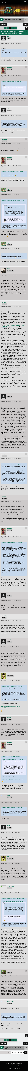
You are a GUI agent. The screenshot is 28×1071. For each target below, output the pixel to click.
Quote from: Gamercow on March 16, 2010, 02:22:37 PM (13, 464)
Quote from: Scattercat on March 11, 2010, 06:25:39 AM (12, 171)
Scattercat (4, 139)
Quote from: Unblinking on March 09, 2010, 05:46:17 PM (13, 200)
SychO (18, 1064)
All (15, 28)
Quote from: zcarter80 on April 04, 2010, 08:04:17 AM (12, 686)
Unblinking (9, 67)
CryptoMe (9, 189)
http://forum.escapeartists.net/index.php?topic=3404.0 (13, 779)
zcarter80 (9, 640)
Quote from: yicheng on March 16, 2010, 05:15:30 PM (12, 542)
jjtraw (8, 108)
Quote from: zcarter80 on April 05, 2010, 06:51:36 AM (12, 807)
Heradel (8, 795)
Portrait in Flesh (10, 886)
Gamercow (4, 302)
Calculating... (4, 615)
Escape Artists (12, 1067)
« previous (3, 24)
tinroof (8, 594)
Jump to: (9, 1052)
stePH (2, 454)
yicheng (8, 395)
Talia (8, 674)
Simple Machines (19, 1063)
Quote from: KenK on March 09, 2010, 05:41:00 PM (13, 202)
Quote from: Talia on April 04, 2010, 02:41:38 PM (11, 756)
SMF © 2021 (13, 1063)
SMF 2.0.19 (8, 1063)
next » (25, 24)
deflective (3, 496)
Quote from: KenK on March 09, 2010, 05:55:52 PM (11, 81)
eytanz (8, 268)
